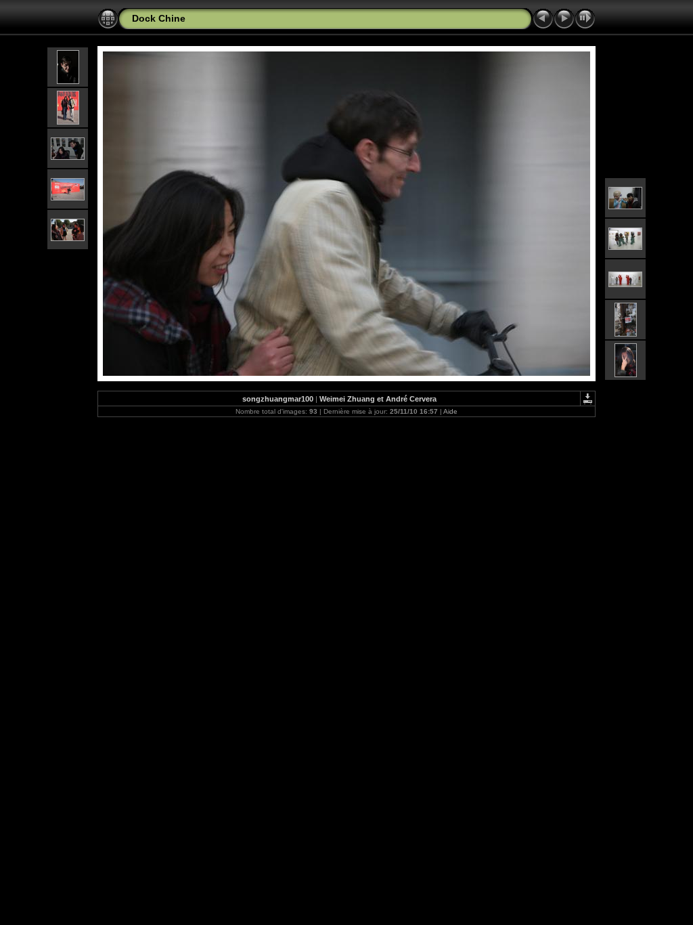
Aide (450, 411)
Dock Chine (158, 18)
